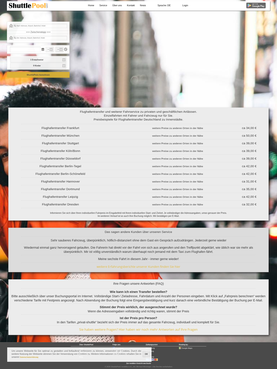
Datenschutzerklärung (29, 357)
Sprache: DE (164, 5)
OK (146, 354)
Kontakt (131, 5)
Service (103, 5)
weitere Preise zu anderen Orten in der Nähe (177, 128)
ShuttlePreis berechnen (38, 75)
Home (91, 5)
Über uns (117, 5)
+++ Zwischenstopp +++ (38, 32)
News (143, 5)
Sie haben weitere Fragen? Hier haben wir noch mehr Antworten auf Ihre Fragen (138, 329)
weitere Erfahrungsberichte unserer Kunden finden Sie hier (138, 267)
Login (185, 5)
